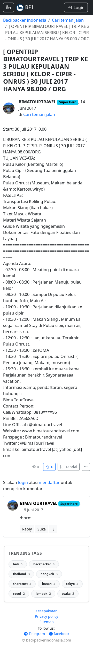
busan (48, 584)
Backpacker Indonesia (24, 20)
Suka (41, 529)
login (23, 482)
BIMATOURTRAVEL (37, 102)
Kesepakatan (46, 610)
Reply (27, 529)
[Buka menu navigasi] (8, 7)
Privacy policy (46, 616)
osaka (68, 593)
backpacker (44, 564)
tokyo (72, 584)
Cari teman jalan (68, 20)
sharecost (22, 584)
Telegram (36, 633)
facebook (61, 633)
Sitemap (47, 621)
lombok (43, 593)
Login (79, 7)
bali (17, 564)
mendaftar (49, 482)
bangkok (49, 574)
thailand (21, 574)
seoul (19, 593)
